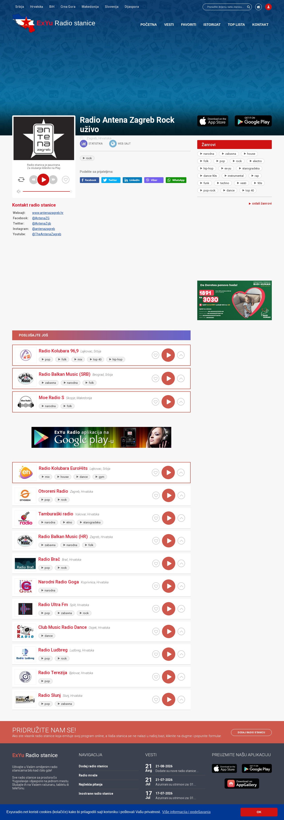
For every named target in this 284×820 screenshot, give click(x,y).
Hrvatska (36, 6)
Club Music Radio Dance (62, 627)
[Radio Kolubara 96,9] (26, 355)
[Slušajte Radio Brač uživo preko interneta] (168, 563)
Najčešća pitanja (91, 784)
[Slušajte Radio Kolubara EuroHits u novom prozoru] (181, 472)
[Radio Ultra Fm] (25, 609)
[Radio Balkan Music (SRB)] (26, 378)
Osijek (93, 627)
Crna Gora (68, 6)
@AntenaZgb (41, 223)
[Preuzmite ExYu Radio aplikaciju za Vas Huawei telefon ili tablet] (242, 783)
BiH (51, 6)
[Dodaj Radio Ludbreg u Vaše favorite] (156, 654)
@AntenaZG (40, 218)
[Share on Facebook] (90, 182)
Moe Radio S (51, 397)
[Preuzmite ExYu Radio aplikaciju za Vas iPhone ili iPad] (212, 121)
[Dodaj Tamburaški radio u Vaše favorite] (156, 518)
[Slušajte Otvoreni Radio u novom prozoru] (181, 495)
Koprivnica (88, 582)
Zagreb (92, 138)
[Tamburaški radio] (25, 518)
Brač (65, 559)
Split (73, 605)
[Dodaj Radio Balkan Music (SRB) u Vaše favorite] (155, 378)
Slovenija (111, 6)
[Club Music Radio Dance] (25, 631)
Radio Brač (49, 559)
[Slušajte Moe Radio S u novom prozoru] (181, 402)
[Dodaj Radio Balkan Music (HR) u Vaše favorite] (156, 541)
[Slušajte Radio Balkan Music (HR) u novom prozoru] (181, 541)
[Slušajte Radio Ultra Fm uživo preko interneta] (168, 608)
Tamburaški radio (55, 514)
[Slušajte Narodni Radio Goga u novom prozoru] (181, 586)
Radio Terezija (52, 672)
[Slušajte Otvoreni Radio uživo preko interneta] (168, 495)
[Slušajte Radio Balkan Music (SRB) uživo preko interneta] (168, 378)
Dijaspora (132, 6)
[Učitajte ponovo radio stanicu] (21, 179)
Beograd (98, 374)
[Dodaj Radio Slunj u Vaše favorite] (156, 699)
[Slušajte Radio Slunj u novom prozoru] (181, 699)
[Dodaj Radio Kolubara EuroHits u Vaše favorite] (155, 472)
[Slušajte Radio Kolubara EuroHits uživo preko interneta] (168, 472)
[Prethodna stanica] (33, 179)
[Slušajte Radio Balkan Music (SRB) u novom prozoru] (181, 378)
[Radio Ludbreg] (25, 654)
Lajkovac (86, 351)
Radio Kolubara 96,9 (59, 351)
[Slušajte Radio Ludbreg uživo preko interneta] (168, 654)
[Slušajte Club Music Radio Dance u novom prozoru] (181, 631)
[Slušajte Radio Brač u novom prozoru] (181, 563)
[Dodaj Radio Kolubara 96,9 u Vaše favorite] (155, 355)
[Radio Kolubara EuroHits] (26, 472)
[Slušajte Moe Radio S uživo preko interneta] (168, 401)
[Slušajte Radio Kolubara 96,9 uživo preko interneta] (168, 355)
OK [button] (259, 812)
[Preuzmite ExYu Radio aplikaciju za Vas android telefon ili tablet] (253, 121)
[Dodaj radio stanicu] (258, 7)
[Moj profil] (268, 7)
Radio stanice (66, 23)
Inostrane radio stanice (96, 793)
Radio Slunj (49, 695)
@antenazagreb (43, 229)
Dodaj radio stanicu (251, 732)
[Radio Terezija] (25, 677)
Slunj (66, 695)
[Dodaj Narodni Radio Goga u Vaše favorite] (156, 586)
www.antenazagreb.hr (47, 213)
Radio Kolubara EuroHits (63, 468)
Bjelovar (74, 673)
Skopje (70, 398)
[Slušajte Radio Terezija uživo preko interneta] (168, 676)
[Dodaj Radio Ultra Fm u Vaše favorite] (156, 609)
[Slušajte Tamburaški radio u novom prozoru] (181, 518)
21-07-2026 (164, 780)
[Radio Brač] (25, 563)
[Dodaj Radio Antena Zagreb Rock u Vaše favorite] (65, 179)
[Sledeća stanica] (53, 179)
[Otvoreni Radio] (25, 495)
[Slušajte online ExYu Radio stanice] (23, 23)
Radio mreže (88, 775)
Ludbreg (75, 650)
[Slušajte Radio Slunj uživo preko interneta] (168, 699)
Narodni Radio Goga (58, 582)
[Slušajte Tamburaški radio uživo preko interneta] (168, 518)
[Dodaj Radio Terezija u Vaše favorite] (156, 677)
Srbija (19, 6)
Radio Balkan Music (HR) (63, 536)
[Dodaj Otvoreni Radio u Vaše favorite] (156, 495)
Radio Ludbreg (53, 650)
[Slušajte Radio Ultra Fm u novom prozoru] (181, 609)
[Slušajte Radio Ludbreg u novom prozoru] (181, 654)
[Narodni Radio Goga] (25, 586)
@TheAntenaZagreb (46, 234)
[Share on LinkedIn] (133, 182)
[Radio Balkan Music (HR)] (25, 541)
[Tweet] (112, 182)
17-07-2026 (164, 793)
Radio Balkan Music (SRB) (65, 374)
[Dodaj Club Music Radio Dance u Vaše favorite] (156, 631)
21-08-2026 (164, 766)
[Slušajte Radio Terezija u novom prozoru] (181, 677)
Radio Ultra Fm (53, 604)
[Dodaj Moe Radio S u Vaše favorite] (155, 402)
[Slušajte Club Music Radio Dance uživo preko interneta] (168, 631)
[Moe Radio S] (26, 402)
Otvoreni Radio (53, 491)
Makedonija (90, 6)
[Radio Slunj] (25, 699)
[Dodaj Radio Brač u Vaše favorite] (156, 563)
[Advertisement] (142, 74)
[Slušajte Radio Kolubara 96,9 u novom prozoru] (181, 355)
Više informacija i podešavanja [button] (186, 812)
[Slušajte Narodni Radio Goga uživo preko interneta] (168, 586)
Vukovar (80, 514)
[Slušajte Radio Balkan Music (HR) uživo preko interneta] (168, 540)
